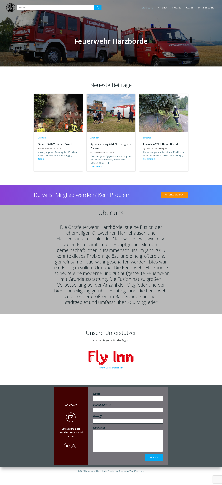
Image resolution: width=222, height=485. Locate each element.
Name (96, 393)
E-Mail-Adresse (102, 405)
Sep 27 (164, 148)
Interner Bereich (206, 8)
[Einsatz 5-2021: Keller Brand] (58, 112)
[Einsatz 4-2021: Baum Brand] (163, 112)
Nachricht (99, 427)
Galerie (189, 8)
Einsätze (176, 8)
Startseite (147, 8)
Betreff (97, 416)
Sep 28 (111, 152)
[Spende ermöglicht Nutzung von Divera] (111, 112)
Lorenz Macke (46, 148)
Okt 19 (58, 148)
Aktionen (162, 8)
